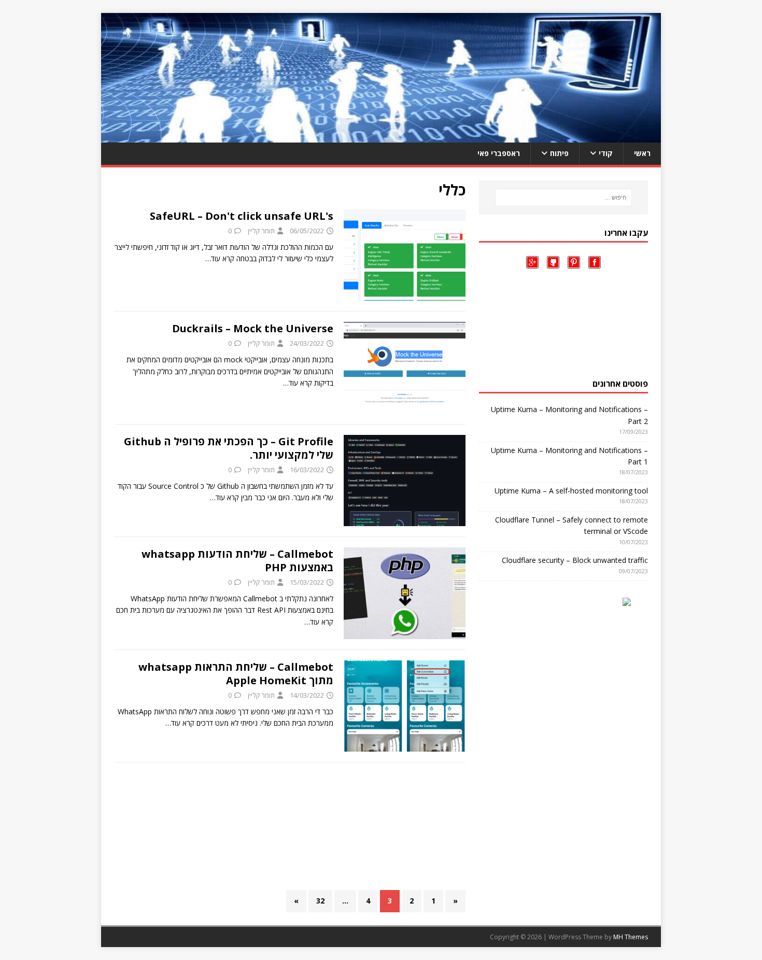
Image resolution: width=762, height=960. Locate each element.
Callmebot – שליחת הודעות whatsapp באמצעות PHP (237, 560)
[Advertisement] (289, 826)
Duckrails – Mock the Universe (252, 328)
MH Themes (630, 937)
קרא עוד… (219, 258)
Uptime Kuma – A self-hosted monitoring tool (571, 491)
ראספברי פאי (498, 153)
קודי (606, 153)
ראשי (642, 153)
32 (320, 901)
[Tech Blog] (381, 137)
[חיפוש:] (563, 197)
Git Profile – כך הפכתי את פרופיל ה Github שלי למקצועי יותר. (228, 448)
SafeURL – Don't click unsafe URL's (241, 216)
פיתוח (559, 153)
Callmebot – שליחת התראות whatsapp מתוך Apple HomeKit (235, 673)
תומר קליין (261, 230)
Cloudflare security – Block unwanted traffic (575, 560)
